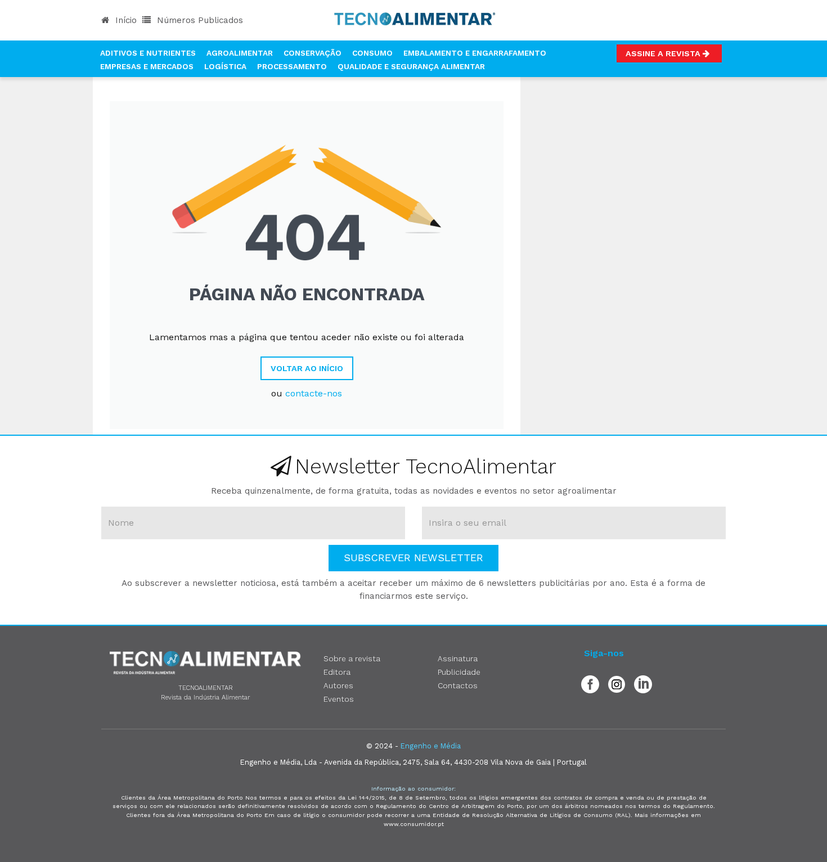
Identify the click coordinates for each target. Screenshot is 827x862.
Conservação (312, 52)
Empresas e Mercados (147, 66)
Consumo (372, 52)
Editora (336, 671)
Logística (225, 66)
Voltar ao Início (307, 368)
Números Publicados (198, 20)
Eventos (338, 698)
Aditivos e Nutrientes (148, 52)
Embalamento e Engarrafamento (474, 52)
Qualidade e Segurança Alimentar (411, 66)
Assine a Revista (664, 53)
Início (125, 20)
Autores (338, 685)
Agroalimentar (239, 52)
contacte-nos (313, 393)
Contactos (458, 685)
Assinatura (458, 658)
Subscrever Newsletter (413, 557)
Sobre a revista (351, 658)
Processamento (292, 66)
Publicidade (459, 671)
